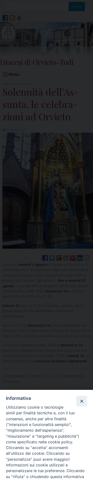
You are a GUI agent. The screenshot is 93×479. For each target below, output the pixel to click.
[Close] (81, 401)
